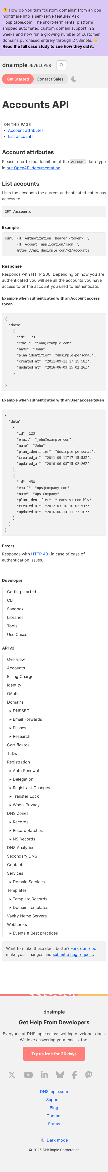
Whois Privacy (26, 804)
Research (21, 736)
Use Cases (17, 634)
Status (54, 1123)
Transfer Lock (26, 796)
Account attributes (25, 130)
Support (54, 1099)
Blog (54, 1107)
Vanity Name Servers (27, 915)
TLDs (12, 753)
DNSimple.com (54, 1091)
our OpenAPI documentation (33, 167)
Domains (15, 702)
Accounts (16, 667)
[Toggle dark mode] (73, 79)
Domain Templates (30, 907)
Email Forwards (27, 719)
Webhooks (17, 924)
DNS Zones (17, 813)
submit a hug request (73, 954)
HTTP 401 (40, 553)
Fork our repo (83, 948)
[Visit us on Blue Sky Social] (60, 1075)
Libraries (15, 617)
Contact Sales (50, 79)
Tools (12, 625)
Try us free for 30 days (54, 1053)
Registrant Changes (31, 787)
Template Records (30, 898)
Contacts (15, 864)
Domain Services (29, 881)
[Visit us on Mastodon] (88, 1075)
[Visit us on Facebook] (74, 1075)
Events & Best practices (35, 933)
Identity (14, 685)
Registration (18, 761)
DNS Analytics (20, 847)
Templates (17, 890)
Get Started (18, 79)
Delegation (23, 779)
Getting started (21, 591)
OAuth (13, 693)
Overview (16, 659)
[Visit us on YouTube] (28, 1075)
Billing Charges (21, 676)
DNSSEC (21, 710)
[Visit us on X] (12, 1075)
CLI (10, 600)
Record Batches (28, 830)
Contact (54, 1115)
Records (20, 821)
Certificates (18, 744)
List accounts (20, 136)
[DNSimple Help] (27, 65)
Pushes (19, 727)
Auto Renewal (26, 770)
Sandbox (15, 608)
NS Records (24, 838)
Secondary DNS (22, 856)
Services (15, 873)
